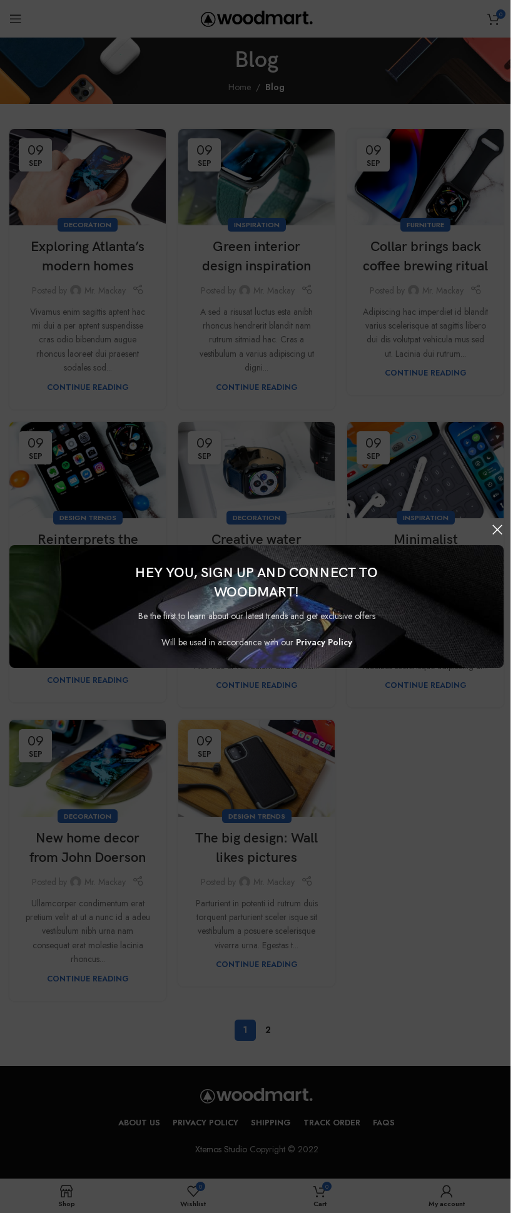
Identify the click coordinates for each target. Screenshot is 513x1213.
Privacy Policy (324, 642)
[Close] (497, 529)
